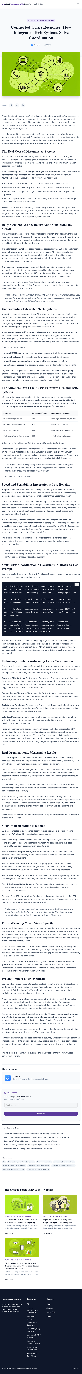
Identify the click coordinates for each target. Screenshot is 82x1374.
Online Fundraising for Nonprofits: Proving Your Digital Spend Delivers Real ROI (32, 1145)
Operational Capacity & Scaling (33, 1342)
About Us (49, 1308)
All (3, 1162)
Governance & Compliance (32, 1324)
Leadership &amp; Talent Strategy (39, 1165)
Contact (49, 1316)
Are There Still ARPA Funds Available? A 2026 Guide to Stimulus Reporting (21, 1221)
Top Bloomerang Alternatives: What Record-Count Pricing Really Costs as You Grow (33, 1133)
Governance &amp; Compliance (64, 1162)
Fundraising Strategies (44, 1162)
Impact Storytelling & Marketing (33, 1330)
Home (48, 1304)
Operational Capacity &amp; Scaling (63, 1165)
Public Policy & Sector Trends (32, 1348)
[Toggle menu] (78, 4)
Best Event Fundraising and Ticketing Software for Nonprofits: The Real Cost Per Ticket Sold (36, 1137)
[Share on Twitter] (17, 105)
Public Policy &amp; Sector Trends (13, 1169)
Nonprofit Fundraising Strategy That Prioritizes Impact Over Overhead (28, 1148)
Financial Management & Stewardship (32, 1310)
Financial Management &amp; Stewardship (21, 1162)
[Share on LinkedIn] (23, 105)
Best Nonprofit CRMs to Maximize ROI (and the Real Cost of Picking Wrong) (31, 1141)
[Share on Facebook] (11, 105)
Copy (76, 584)
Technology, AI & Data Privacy (33, 1355)
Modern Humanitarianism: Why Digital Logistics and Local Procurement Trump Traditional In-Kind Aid (22, 1266)
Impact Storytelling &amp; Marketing (14, 1165)
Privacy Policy (51, 1312)
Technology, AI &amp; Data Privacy (38, 1169)
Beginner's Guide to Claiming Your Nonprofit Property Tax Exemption (57, 1221)
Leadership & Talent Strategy (34, 1336)
